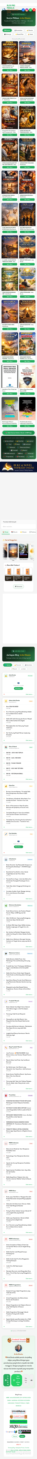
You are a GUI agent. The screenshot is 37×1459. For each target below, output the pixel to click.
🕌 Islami (30, 34)
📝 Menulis (14, 669)
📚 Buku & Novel (9, 441)
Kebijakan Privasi (20, 1447)
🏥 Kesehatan (18, 30)
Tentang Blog (11, 1447)
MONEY (22, 1442)
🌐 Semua (7, 665)
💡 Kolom (17, 444)
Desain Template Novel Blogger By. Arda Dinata (18, 1453)
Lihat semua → (29, 694)
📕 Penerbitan (20, 456)
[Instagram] (26, 10)
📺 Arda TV (30, 456)
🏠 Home (5, 532)
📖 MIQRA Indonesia (10, 453)
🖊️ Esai (9, 444)
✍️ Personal (17, 665)
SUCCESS (26, 1442)
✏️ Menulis (24, 450)
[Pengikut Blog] (31, 1380)
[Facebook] (23, 10)
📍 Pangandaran (9, 456)
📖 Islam (23, 669)
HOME (7, 1397)
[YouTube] (34, 10)
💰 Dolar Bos (20, 441)
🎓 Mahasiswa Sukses (24, 447)
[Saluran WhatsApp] (30, 10)
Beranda (19, 586)
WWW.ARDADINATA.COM (16, 1397)
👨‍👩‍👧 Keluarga (7, 34)
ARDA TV (18, 1444)
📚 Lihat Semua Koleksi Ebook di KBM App (18, 433)
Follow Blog (8, 1380)
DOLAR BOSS (10, 1442)
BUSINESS (17, 1442)
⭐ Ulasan (23, 532)
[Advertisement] (18, 498)
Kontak (27, 1447)
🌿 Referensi (11, 447)
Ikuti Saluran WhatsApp (18, 1380)
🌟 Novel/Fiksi (19, 34)
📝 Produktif (14, 450)
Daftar (22, 1436)
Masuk (15, 1436)
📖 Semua (7, 30)
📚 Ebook (14, 532)
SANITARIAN (14, 1400)
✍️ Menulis (30, 30)
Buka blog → (18, 688)
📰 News (20, 453)
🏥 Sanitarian (27, 444)
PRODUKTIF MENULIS (20, 1403)
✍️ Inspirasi (30, 441)
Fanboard (26, 1380)
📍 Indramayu (29, 453)
